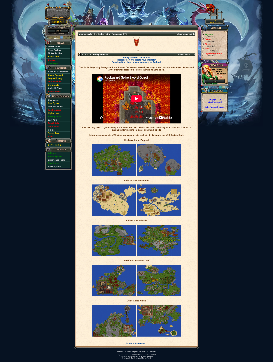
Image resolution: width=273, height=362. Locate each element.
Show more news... (136, 343)
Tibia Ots (138, 352)
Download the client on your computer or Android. (136, 62)
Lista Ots (145, 352)
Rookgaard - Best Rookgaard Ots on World (136, 358)
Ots (125, 352)
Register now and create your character (136, 60)
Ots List (120, 352)
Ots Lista (153, 352)
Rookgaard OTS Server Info (136, 57)
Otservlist (130, 352)
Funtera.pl (136, 356)
